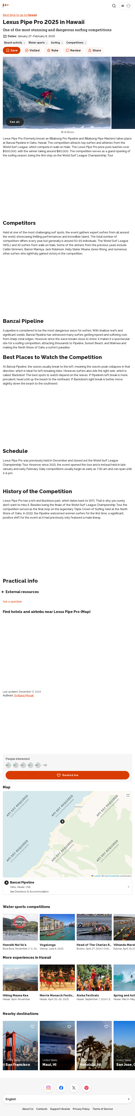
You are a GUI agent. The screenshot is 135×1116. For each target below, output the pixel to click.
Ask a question (12, 601)
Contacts (41, 1109)
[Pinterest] (86, 1088)
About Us (27, 1109)
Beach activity (13, 42)
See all (15, 121)
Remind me (70, 775)
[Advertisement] (67, 185)
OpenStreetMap (111, 876)
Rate (55, 50)
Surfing (55, 42)
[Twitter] (74, 1088)
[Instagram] (48, 1088)
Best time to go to (20, 15)
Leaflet (97, 876)
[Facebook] (61, 1088)
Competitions (74, 42)
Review (75, 50)
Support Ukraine (60, 1109)
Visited (35, 50)
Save (14, 50)
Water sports (36, 42)
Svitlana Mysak (24, 695)
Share (97, 50)
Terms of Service (102, 1109)
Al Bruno (69, 132)
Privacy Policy (81, 1109)
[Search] (114, 5)
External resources (22, 592)
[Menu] (125, 5)
